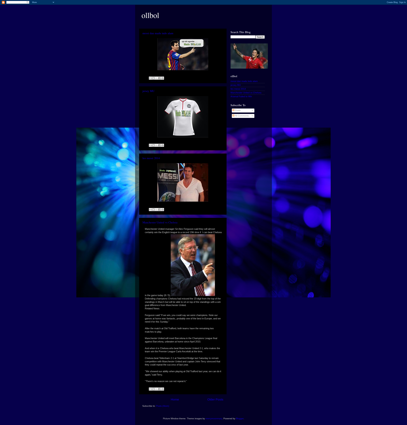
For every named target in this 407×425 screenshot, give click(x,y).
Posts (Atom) (162, 406)
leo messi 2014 (151, 158)
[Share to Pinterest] (162, 78)
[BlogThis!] (153, 78)
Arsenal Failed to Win (241, 96)
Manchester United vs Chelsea (159, 222)
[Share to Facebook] (159, 78)
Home (175, 399)
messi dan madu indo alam (157, 33)
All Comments (241, 116)
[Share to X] (156, 78)
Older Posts (215, 399)
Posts (237, 110)
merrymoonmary (214, 418)
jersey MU (148, 91)
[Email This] (150, 78)
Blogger (240, 418)
